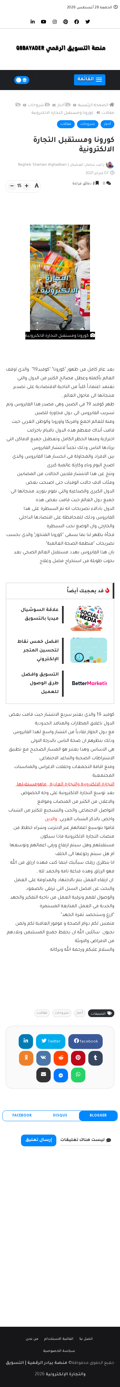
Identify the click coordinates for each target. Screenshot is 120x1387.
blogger (98, 1116)
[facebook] (77, 21)
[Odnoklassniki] (26, 1058)
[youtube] (44, 21)
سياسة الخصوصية (59, 1351)
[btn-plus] (26, 186)
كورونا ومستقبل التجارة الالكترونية (62, 113)
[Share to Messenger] (61, 1075)
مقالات (65, 124)
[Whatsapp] (78, 1075)
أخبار (61, 105)
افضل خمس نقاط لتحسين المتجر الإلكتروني (38, 650)
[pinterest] (66, 21)
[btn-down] (12, 186)
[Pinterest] (78, 1058)
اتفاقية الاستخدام (58, 1339)
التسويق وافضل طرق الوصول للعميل (40, 683)
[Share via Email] (43, 1075)
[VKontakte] (43, 1058)
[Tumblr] (95, 1058)
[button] (89, 79)
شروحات (36, 105)
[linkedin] (33, 21)
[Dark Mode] (21, 80)
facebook (88, 1042)
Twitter (54, 1042)
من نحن (32, 1339)
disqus (60, 1116)
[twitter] (88, 21)
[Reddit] (61, 1058)
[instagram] (55, 21)
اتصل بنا (86, 1339)
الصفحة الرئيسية (93, 105)
